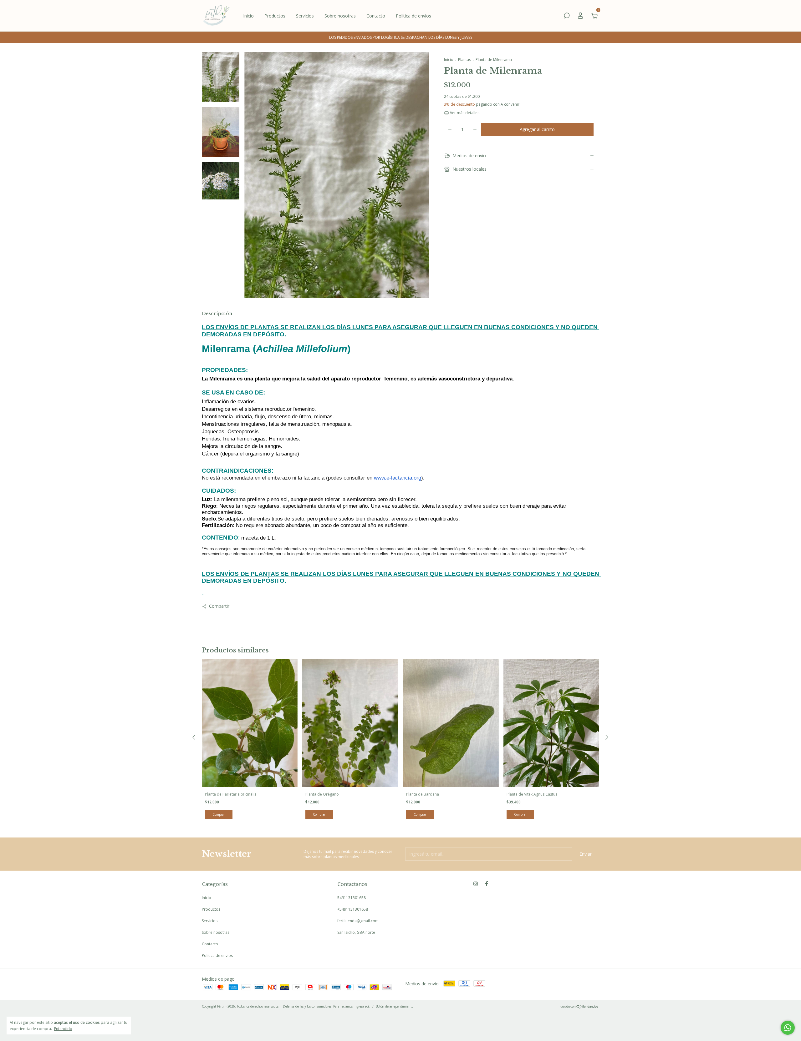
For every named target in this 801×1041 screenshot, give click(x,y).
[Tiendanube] (579, 1007)
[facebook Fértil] (486, 884)
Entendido (63, 1028)
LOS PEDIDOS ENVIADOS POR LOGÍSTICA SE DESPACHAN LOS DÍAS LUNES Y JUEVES (400, 37)
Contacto (375, 16)
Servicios (305, 16)
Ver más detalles (464, 112)
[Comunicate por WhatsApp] (788, 1028)
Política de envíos (413, 16)
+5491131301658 (352, 909)
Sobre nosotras (340, 16)
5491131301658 (351, 897)
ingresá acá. (362, 1006)
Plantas (464, 59)
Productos (274, 16)
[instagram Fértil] (475, 884)
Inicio (248, 16)
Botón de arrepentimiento (394, 1006)
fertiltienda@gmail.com (358, 920)
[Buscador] (567, 16)
